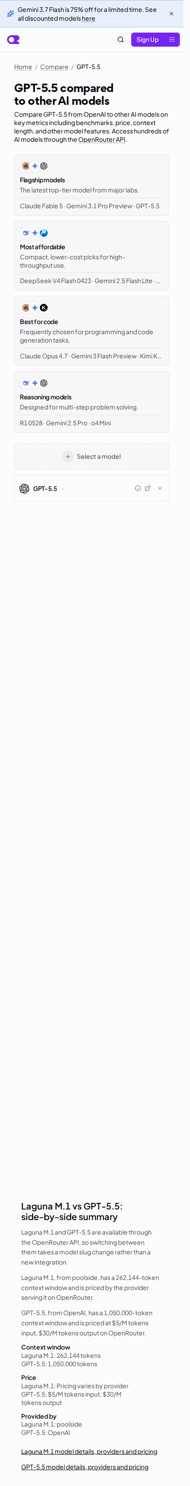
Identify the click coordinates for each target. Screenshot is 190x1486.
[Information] (137, 488)
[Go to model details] (147, 488)
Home (23, 66)
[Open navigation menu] (172, 40)
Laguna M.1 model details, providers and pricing (89, 1451)
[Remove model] (160, 488)
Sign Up (148, 39)
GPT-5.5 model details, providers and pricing (84, 1467)
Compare (54, 66)
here (88, 18)
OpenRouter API (101, 139)
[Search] (120, 39)
